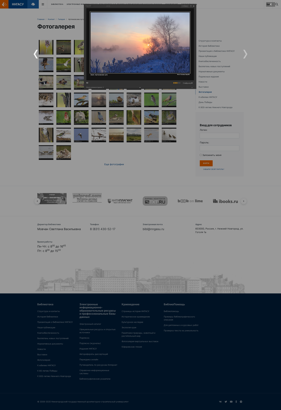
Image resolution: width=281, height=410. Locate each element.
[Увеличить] (190, 6)
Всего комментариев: (95, 87)
